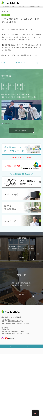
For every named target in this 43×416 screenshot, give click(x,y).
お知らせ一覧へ (21, 62)
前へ (38, 63)
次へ (4, 63)
